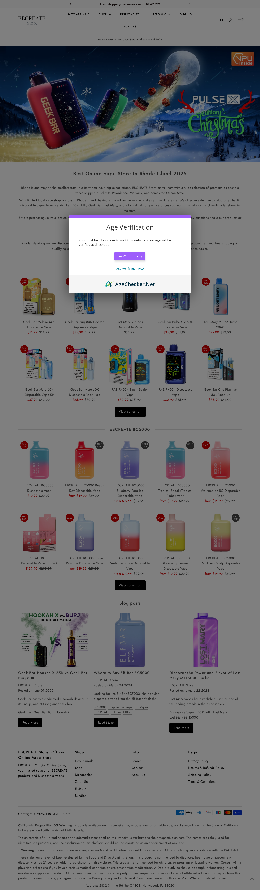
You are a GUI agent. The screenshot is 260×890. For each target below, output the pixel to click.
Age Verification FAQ (130, 268)
